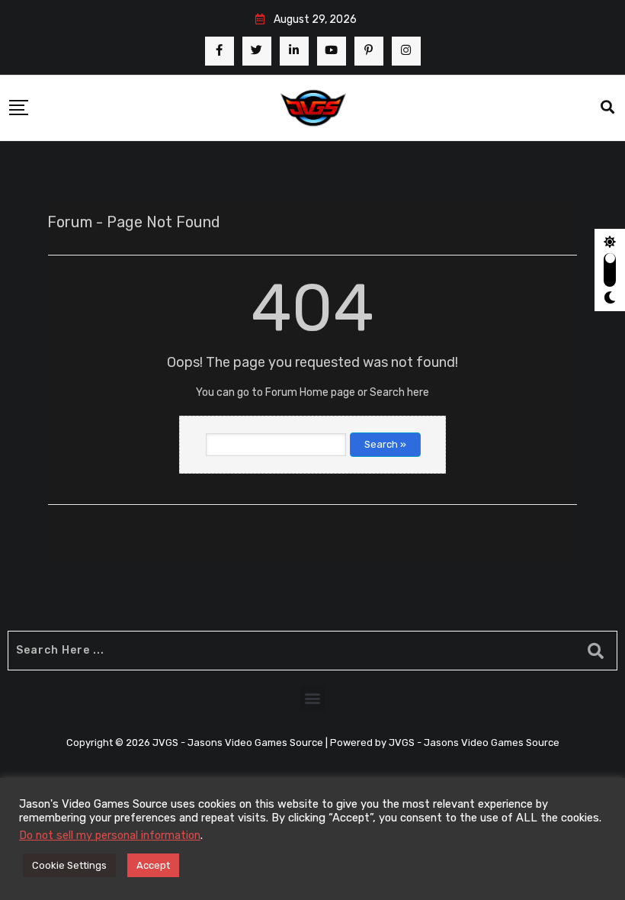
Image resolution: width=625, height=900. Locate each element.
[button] (312, 698)
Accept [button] (153, 865)
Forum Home (297, 392)
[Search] (608, 107)
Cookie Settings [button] (69, 865)
